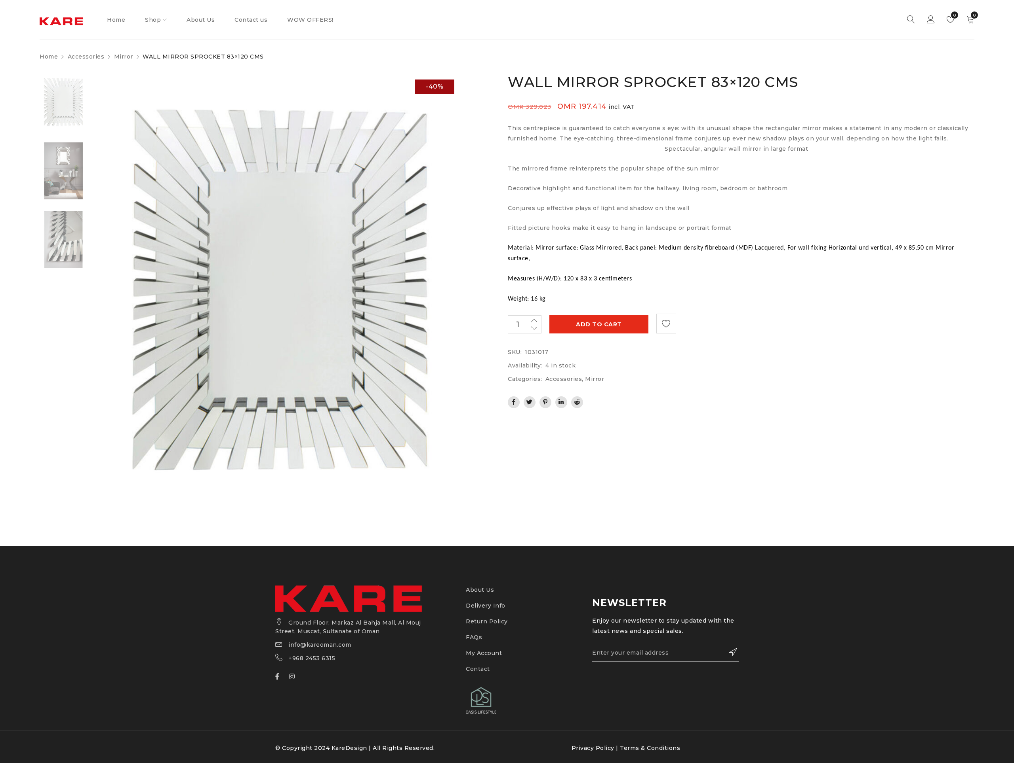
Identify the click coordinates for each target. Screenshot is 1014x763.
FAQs (474, 637)
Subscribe (729, 652)
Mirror (123, 56)
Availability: (525, 365)
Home (49, 56)
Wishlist (954, 15)
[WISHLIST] (666, 323)
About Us (480, 589)
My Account (484, 653)
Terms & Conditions (650, 748)
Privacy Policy (593, 748)
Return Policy (487, 621)
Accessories (86, 56)
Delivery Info (485, 605)
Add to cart (599, 324)
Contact (478, 668)
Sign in (931, 19)
